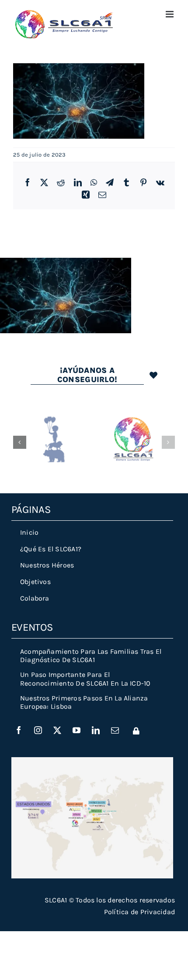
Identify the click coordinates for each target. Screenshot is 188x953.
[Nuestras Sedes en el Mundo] (92, 760)
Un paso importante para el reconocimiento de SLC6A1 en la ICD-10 (85, 678)
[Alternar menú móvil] (170, 14)
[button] (19, 442)
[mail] (115, 730)
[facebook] (18, 730)
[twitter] (57, 730)
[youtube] (76, 730)
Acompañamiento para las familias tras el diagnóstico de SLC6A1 (91, 655)
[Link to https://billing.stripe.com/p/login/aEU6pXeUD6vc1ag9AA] (136, 731)
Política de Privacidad (139, 912)
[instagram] (38, 730)
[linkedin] (95, 730)
